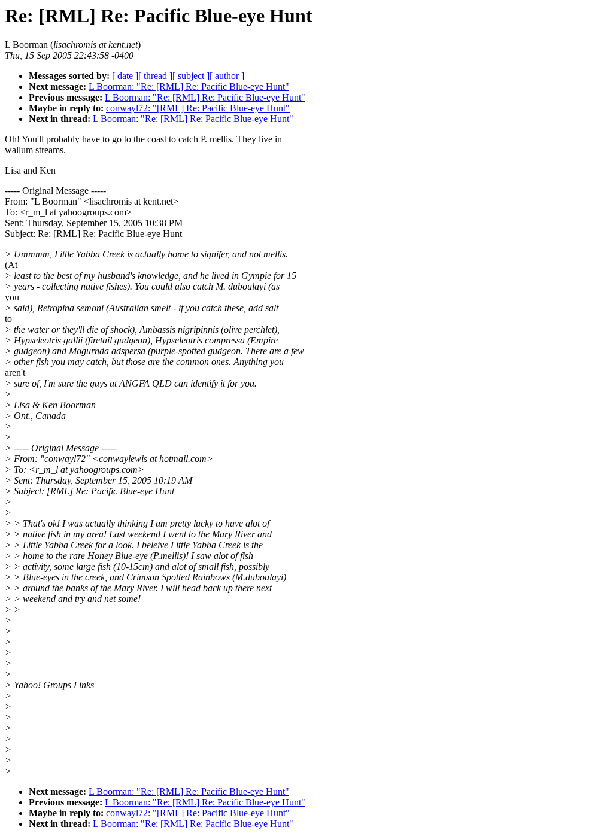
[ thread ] (155, 76)
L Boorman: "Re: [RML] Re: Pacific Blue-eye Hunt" (189, 86)
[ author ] (227, 76)
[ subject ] (191, 76)
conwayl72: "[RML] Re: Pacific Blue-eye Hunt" (198, 108)
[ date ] (125, 76)
